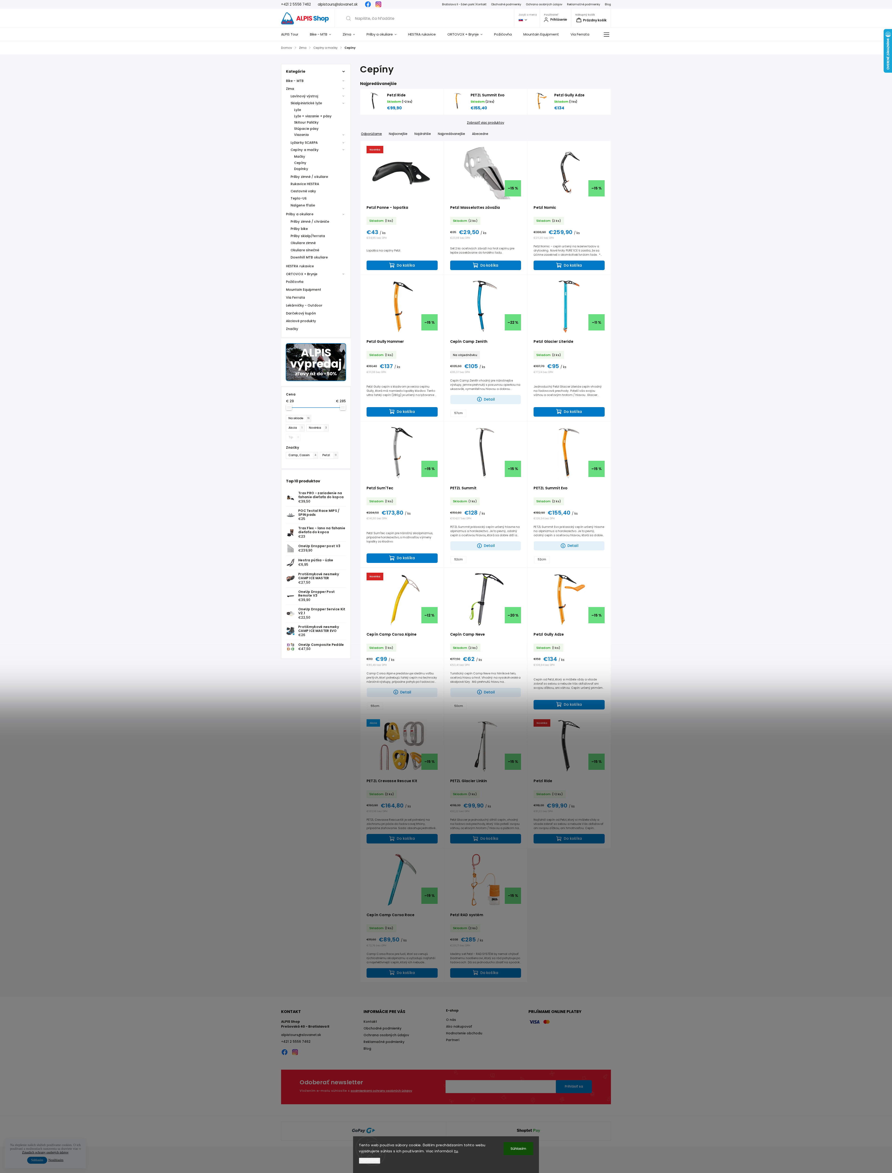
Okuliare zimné (303, 243)
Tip (294, 437)
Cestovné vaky (303, 191)
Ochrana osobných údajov (544, 4)
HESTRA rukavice (300, 266)
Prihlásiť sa (574, 1086)
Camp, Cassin (302, 455)
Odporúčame (371, 134)
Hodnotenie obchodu (464, 1033)
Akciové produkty (301, 321)
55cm (375, 706)
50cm (458, 706)
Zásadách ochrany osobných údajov (45, 1152)
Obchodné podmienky (506, 4)
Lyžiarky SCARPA (304, 142)
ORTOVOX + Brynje (302, 274)
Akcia (295, 428)
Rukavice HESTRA (305, 184)
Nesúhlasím (55, 1160)
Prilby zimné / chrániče (310, 221)
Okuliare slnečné (305, 250)
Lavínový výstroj (304, 96)
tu (456, 1151)
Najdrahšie (422, 134)
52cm (458, 559)
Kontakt (370, 1021)
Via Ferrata (295, 297)
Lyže (297, 110)
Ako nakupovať (459, 1026)
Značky (292, 329)
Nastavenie (369, 1160)
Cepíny (300, 162)
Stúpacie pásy (306, 128)
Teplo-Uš (299, 198)
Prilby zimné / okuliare (309, 176)
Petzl (329, 455)
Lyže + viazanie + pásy (312, 116)
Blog (608, 4)
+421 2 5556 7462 (296, 1041)
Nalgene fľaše (303, 205)
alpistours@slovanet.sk (301, 1035)
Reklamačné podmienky (583, 4)
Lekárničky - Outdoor (304, 305)
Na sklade (299, 418)
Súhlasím (518, 1148)
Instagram (378, 4)
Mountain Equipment (303, 289)
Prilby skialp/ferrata (308, 236)
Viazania (301, 134)
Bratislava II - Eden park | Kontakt (464, 4)
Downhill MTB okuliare (309, 257)
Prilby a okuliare (299, 214)
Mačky (299, 156)
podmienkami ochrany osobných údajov (381, 1091)
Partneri (452, 1040)
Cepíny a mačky (304, 149)
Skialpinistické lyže (306, 103)
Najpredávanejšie (451, 134)
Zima (290, 88)
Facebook (367, 4)
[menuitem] (292, 34)
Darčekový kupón (301, 313)
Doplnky (301, 169)
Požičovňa (294, 281)
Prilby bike (299, 228)
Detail (489, 399)
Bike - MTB (295, 80)
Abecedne (480, 134)
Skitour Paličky (306, 122)
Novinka (318, 428)
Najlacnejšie (398, 134)
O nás (451, 1019)
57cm (458, 413)
